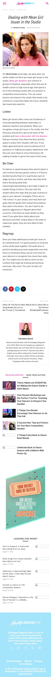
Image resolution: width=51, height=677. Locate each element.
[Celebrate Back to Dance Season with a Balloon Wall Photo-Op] (9, 450)
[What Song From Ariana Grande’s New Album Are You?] (41, 561)
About (28, 661)
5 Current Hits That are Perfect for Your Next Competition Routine (32, 425)
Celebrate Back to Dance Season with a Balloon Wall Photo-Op (30, 450)
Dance (12, 10)
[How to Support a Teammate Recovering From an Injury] (41, 549)
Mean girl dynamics (18, 80)
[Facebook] (5, 289)
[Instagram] (18, 648)
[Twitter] (17, 289)
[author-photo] (25, 335)
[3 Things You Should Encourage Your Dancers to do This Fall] (9, 413)
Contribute (25, 664)
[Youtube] (39, 648)
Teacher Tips (21, 10)
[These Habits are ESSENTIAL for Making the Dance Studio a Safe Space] (9, 385)
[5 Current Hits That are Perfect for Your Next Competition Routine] (9, 425)
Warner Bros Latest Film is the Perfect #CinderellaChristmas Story (37, 309)
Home (5, 10)
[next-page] (27, 460)
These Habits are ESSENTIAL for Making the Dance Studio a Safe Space (32, 385)
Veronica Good (19, 28)
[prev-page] (23, 460)
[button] (4, 3)
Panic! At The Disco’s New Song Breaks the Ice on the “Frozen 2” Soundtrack (14, 307)
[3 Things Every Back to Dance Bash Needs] (9, 438)
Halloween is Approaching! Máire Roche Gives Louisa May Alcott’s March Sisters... (17, 573)
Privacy (38, 661)
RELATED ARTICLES (14, 375)
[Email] (23, 289)
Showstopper (14, 661)
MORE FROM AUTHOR (35, 375)
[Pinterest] (11, 289)
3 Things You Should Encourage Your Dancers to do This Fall (32, 413)
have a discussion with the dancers (31, 136)
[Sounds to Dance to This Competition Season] (41, 588)
